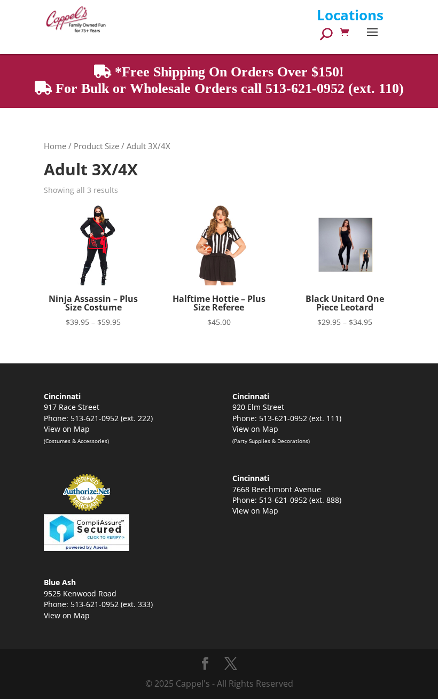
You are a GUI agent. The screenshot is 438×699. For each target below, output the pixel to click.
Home (55, 146)
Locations (350, 15)
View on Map (67, 429)
